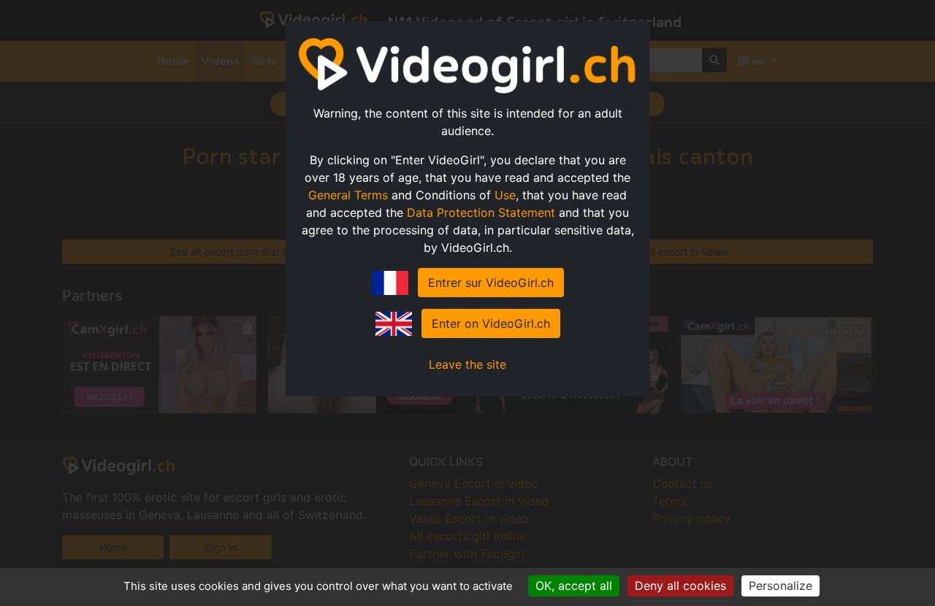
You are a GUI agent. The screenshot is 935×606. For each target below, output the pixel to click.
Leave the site (467, 364)
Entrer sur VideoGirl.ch (491, 282)
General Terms (348, 195)
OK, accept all (573, 585)
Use (505, 195)
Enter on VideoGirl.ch (491, 323)
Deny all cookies (680, 585)
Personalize (780, 585)
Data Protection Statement (481, 212)
